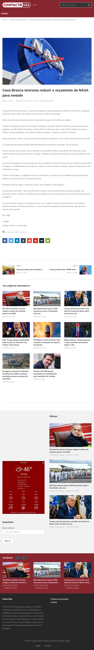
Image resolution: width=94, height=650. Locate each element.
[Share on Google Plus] (29, 240)
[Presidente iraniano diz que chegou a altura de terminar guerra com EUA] (70, 435)
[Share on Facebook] (4, 240)
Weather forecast (23, 512)
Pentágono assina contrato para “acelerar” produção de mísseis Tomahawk (46, 342)
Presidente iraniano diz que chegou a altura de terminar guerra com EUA (13, 311)
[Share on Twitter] (11, 240)
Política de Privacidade (60, 599)
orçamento (23, 232)
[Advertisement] (47, 27)
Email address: (8, 528)
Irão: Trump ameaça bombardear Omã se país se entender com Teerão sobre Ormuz (15, 342)
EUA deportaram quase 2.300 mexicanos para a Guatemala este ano (45, 311)
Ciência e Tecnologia (40, 101)
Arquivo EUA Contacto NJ (18, 20)
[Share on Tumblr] (23, 240)
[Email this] (47, 240)
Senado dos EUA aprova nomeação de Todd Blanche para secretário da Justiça (45, 373)
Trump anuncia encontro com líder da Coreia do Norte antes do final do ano (76, 311)
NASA (17, 232)
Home (4, 20)
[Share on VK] (41, 240)
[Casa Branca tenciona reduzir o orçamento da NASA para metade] (16, 298)
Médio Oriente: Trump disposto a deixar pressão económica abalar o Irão (77, 342)
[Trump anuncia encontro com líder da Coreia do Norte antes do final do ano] (70, 507)
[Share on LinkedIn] (17, 240)
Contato (54, 602)
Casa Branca (10, 232)
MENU (5, 14)
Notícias (51, 101)
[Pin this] (35, 240)
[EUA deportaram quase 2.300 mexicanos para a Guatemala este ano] (70, 471)
